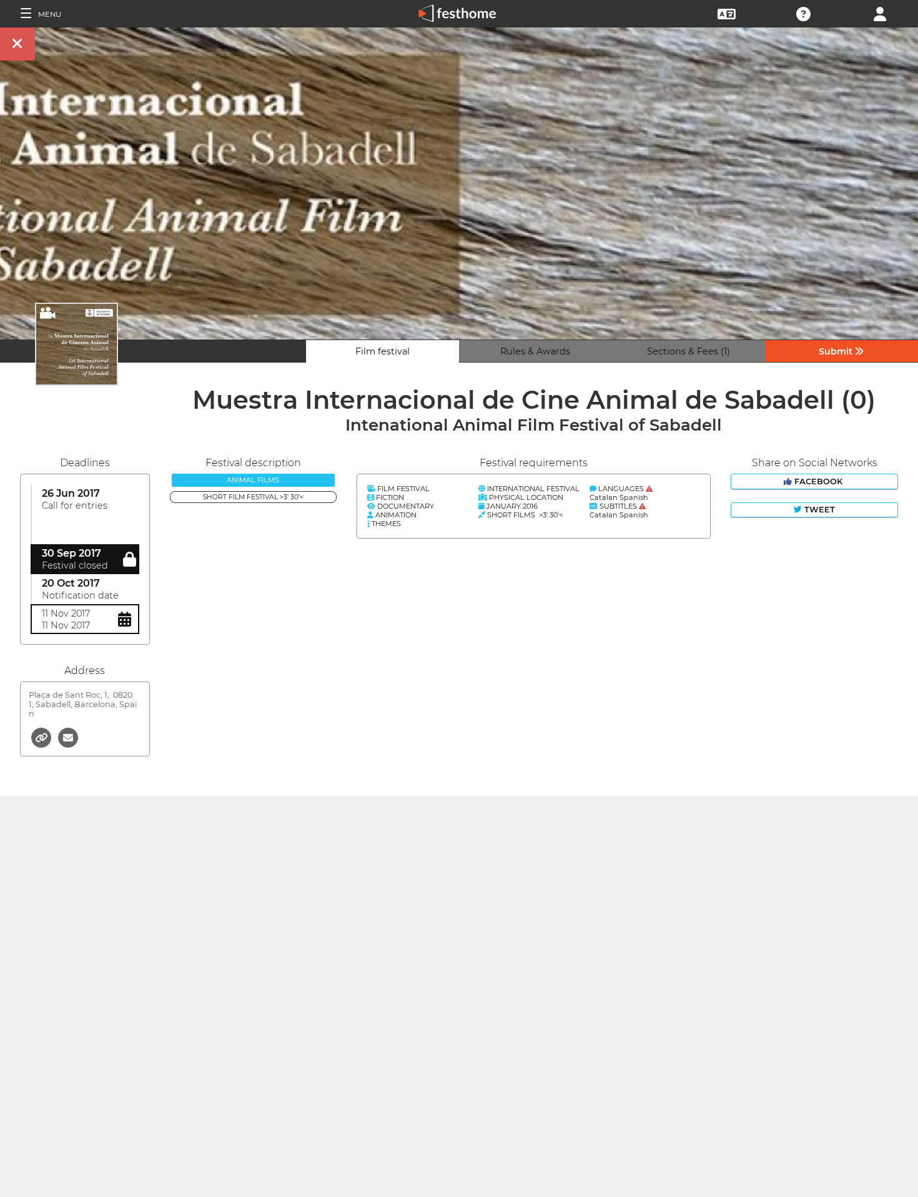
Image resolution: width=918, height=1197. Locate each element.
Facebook (818, 481)
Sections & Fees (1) (688, 351)
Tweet (818, 509)
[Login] (880, 12)
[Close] (17, 44)
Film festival (382, 351)
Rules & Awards (535, 351)
